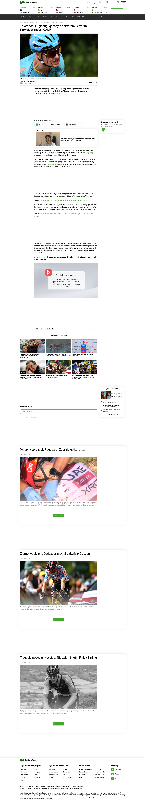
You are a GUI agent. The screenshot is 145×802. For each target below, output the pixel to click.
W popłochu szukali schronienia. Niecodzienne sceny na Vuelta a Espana (58, 354)
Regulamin (80, 787)
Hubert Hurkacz (99, 777)
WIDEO (78, 17)
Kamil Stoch (98, 769)
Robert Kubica (83, 772)
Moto (102, 17)
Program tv (36, 789)
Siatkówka (46, 17)
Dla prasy (43, 787)
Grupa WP (31, 787)
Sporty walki (70, 17)
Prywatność (51, 787)
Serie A (65, 774)
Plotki (52, 789)
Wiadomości (64, 789)
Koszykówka (94, 17)
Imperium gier (78, 789)
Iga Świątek (82, 774)
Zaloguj (124, 2)
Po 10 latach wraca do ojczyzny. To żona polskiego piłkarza (112, 401)
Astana (37, 328)
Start (21, 22)
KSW (21, 780)
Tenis (39, 17)
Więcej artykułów (111, 414)
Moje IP (57, 789)
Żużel (52, 17)
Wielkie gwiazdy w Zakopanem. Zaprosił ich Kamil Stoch (111, 406)
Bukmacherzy (60, 17)
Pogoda (22, 789)
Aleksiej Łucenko (52, 164)
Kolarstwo (26, 22)
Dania (42, 328)
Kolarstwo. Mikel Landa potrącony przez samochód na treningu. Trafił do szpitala (78, 139)
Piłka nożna (32, 17)
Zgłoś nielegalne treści (31, 417)
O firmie (37, 787)
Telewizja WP (45, 789)
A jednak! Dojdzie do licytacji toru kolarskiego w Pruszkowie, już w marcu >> (66, 200)
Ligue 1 (51, 777)
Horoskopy (29, 789)
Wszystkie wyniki (116, 10)
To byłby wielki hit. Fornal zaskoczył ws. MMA (112, 410)
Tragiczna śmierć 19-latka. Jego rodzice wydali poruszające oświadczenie (30, 355)
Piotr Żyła (82, 777)
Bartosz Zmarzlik (100, 772)
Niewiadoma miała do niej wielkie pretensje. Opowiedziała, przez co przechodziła (83, 377)
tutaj (52, 798)
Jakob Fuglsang (87, 153)
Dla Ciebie (24, 17)
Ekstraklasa (52, 769)
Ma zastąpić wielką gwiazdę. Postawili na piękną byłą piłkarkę (117, 395)
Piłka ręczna (85, 17)
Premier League (53, 772)
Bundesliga (66, 772)
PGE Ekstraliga (67, 777)
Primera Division (53, 774)
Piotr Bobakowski (29, 81)
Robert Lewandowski (85, 769)
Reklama (73, 787)
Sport (71, 789)
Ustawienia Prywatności (63, 787)
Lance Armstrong (43, 207)
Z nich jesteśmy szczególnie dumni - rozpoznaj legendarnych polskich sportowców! (31, 377)
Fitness (22, 777)
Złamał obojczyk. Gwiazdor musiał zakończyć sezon (57, 376)
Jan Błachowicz (99, 774)
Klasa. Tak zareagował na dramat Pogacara (82, 354)
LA (106, 17)
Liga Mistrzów (67, 769)
